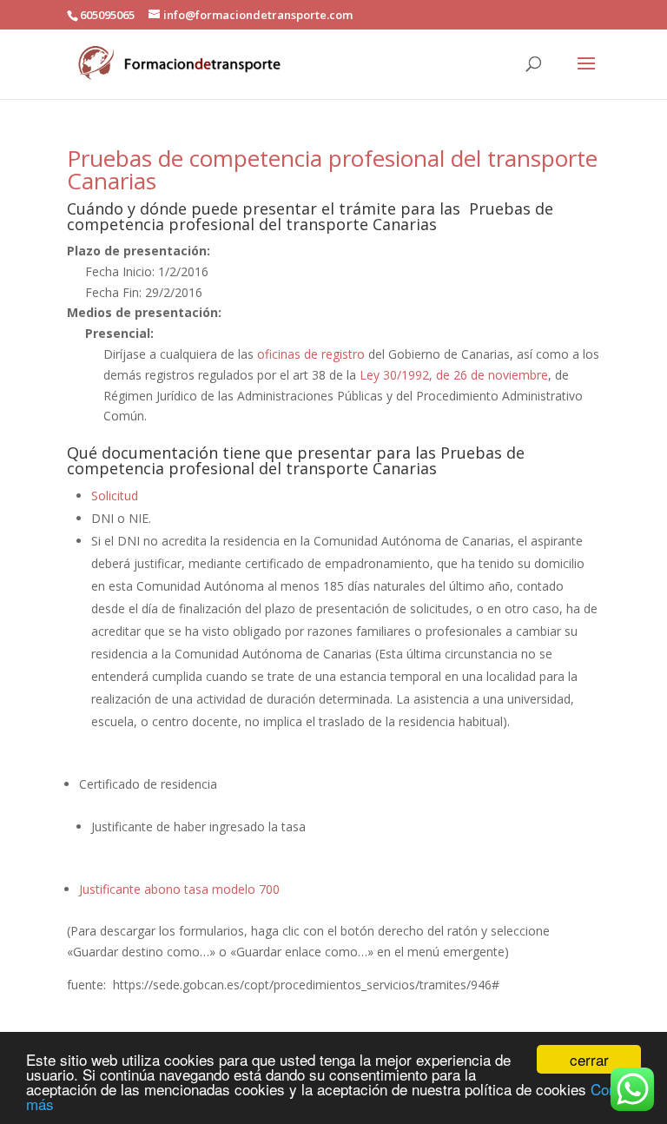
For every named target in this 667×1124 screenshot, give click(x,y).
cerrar (589, 1059)
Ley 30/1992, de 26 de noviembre (454, 375)
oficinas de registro (311, 354)
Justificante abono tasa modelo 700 (179, 889)
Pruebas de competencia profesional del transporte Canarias (332, 169)
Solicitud (114, 495)
